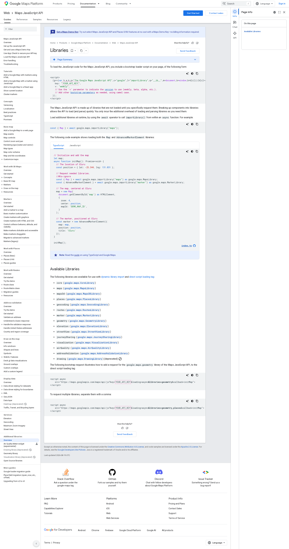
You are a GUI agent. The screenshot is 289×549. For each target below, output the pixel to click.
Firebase (109, 530)
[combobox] (236, 3)
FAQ (46, 503)
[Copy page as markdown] (81, 50)
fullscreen (279, 12)
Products (57, 3)
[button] (19, 159)
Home (52, 43)
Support (172, 513)
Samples (37, 19)
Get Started (193, 13)
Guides (7, 19)
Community (121, 3)
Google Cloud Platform (130, 530)
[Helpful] (192, 43)
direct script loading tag (141, 276)
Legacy (67, 19)
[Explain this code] (187, 73)
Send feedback (188, 51)
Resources (52, 19)
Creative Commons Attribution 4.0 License (126, 447)
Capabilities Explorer (53, 508)
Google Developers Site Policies (71, 450)
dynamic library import (112, 276)
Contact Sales (175, 508)
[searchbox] (20, 29)
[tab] (58, 145)
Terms (47, 542)
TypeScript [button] (58, 145)
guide (76, 255)
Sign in (282, 3)
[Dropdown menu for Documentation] (99, 3)
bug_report (274, 12)
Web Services (112, 518)
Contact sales (216, 13)
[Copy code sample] (197, 73)
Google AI (151, 530)
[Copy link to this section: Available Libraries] (82, 269)
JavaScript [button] (75, 145)
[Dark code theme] (192, 73)
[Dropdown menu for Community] (131, 3)
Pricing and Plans (177, 503)
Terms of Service (177, 518)
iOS (108, 508)
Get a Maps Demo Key (67, 32)
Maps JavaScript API (29, 13)
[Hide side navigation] (36, 544)
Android (110, 503)
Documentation (88, 3)
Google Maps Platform (81, 43)
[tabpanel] (124, 204)
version (109, 89)
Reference (22, 19)
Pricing (71, 3)
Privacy (56, 542)
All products (167, 530)
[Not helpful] (197, 43)
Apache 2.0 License (189, 447)
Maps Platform (32, 4)
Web (7, 13)
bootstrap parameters (83, 92)
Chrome (95, 530)
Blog (108, 3)
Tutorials (48, 513)
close (284, 12)
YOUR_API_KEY (70, 83)
